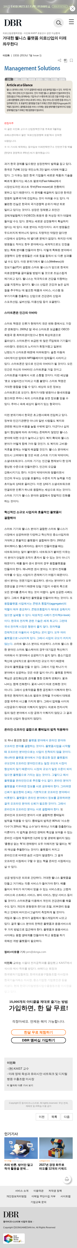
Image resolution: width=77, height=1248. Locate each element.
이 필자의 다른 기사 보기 (20, 1085)
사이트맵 (66, 1196)
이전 (42, 1116)
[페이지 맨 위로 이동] (67, 1180)
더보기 (59, 60)
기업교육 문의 (38, 1202)
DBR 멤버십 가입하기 (38, 1040)
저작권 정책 (55, 1190)
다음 (67, 1116)
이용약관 (38, 1190)
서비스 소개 (21, 1190)
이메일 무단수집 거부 (44, 1196)
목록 (54, 1116)
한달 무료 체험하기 (38, 1032)
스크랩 (71, 60)
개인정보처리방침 (16, 1196)
